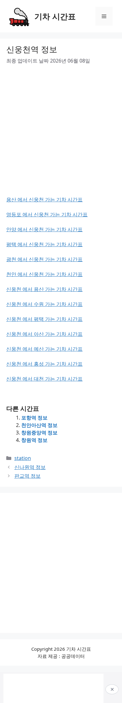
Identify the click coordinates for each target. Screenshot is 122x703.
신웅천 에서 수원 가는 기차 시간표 (44, 304)
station (22, 458)
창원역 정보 (34, 440)
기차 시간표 (55, 16)
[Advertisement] (61, 135)
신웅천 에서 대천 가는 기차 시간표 (44, 378)
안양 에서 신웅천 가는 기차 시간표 (44, 229)
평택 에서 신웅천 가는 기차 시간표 (44, 244)
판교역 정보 (27, 475)
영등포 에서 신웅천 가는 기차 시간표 (47, 214)
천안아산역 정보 (39, 425)
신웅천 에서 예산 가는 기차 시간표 (44, 348)
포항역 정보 (34, 417)
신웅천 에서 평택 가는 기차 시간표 (44, 319)
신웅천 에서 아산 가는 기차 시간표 (44, 333)
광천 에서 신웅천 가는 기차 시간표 (44, 259)
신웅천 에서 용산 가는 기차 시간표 (44, 289)
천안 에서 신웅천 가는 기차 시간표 (44, 274)
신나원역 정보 (30, 467)
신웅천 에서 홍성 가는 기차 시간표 (44, 363)
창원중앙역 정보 (39, 432)
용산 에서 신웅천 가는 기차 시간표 (44, 199)
